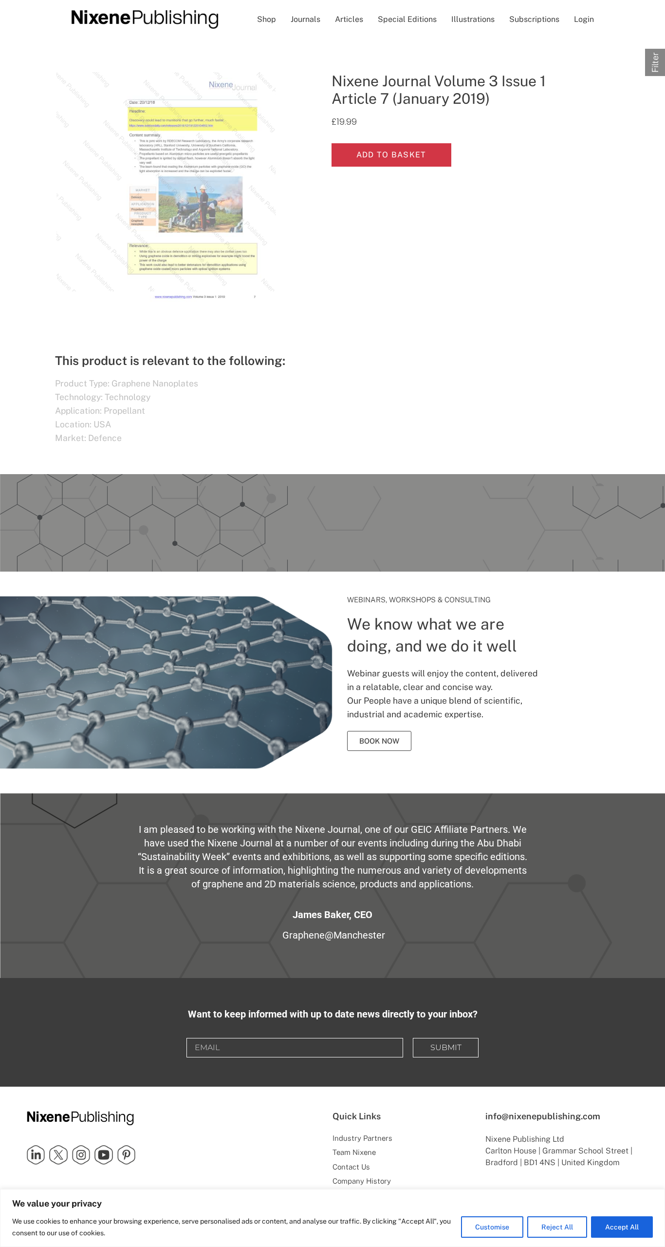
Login (584, 19)
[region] (332, 1218)
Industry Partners (362, 1138)
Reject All (557, 1227)
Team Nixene (354, 1152)
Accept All (622, 1227)
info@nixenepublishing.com (542, 1116)
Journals (305, 19)
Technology (127, 397)
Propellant (124, 410)
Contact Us (351, 1167)
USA (102, 424)
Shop (266, 19)
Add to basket (391, 154)
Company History (361, 1181)
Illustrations (473, 19)
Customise (492, 1227)
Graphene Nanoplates (154, 383)
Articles (349, 19)
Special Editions (407, 19)
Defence (105, 438)
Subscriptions (534, 19)
